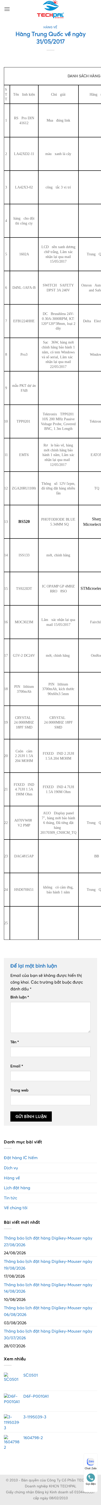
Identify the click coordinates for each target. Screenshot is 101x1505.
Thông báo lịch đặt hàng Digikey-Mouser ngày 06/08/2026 (48, 1311)
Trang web (19, 1090)
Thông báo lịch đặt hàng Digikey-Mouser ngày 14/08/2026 (48, 1288)
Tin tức (10, 1197)
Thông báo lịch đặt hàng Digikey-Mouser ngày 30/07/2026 (48, 1334)
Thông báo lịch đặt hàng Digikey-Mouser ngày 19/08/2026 (48, 1265)
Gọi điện (91, 1484)
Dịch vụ (11, 1167)
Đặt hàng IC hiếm (21, 1157)
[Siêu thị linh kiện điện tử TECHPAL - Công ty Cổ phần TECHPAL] (50, 9)
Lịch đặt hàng (17, 1187)
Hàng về (50, 27)
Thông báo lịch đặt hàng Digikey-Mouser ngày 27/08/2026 (48, 1241)
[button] (7, 9)
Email (16, 1066)
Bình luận (19, 997)
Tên (14, 1042)
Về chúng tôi (15, 1207)
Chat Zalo (91, 1468)
